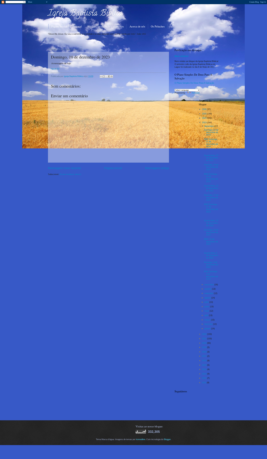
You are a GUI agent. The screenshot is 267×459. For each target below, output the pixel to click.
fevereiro (209, 324)
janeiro (208, 328)
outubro (208, 289)
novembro (209, 284)
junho (207, 306)
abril (207, 315)
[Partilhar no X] (106, 76)
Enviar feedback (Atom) (70, 174)
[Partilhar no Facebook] (109, 76)
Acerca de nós (137, 26)
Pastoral (77, 26)
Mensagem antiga (157, 168)
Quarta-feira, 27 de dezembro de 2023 (211, 157)
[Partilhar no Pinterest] (111, 76)
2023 (204, 122)
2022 (204, 334)
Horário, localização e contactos (105, 26)
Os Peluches (158, 26)
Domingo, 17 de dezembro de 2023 (211, 197)
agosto (208, 298)
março (208, 320)
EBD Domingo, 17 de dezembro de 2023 (211, 208)
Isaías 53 (55, 69)
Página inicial (59, 26)
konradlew (140, 439)
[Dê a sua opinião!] (103, 76)
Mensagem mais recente (64, 168)
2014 (204, 369)
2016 (204, 360)
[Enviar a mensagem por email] (101, 76)
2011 (204, 382)
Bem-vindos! (182, 56)
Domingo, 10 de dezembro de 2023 (211, 232)
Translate (195, 93)
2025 (204, 114)
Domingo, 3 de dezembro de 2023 (211, 264)
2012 (204, 378)
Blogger (167, 439)
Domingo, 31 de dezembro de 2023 (211, 132)
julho (207, 302)
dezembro (209, 126)
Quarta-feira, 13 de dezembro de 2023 (211, 223)
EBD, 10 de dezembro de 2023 (211, 241)
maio (207, 311)
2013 (204, 374)
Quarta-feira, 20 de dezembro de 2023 (211, 188)
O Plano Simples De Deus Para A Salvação (194, 83)
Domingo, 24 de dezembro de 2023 (211, 167)
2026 (204, 109)
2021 (204, 338)
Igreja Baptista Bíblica (85, 13)
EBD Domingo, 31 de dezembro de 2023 (211, 143)
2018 (204, 352)
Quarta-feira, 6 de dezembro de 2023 (211, 255)
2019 (204, 347)
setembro (209, 293)
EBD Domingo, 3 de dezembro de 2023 (211, 275)
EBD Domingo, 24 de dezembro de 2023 (211, 178)
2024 (204, 118)
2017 (204, 356)
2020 (204, 343)
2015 (204, 365)
